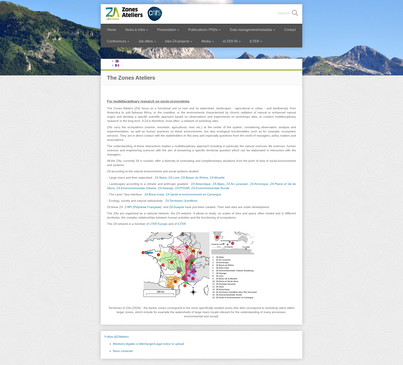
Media (207, 41)
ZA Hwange (165, 188)
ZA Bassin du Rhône (194, 177)
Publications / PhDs (203, 30)
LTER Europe (158, 223)
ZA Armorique (259, 184)
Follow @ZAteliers (117, 336)
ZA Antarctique (201, 184)
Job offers (146, 41)
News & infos (135, 30)
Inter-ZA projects (177, 41)
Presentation (167, 30)
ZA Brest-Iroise (154, 194)
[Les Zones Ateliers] (117, 65)
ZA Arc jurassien (237, 184)
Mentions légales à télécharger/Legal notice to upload (148, 343)
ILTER (255, 41)
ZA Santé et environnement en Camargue (193, 194)
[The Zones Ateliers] (117, 61)
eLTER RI (230, 41)
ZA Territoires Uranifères (181, 200)
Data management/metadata (251, 30)
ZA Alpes (218, 184)
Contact (290, 30)
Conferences (117, 41)
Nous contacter (123, 351)
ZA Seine (161, 177)
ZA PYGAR (182, 188)
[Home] (134, 14)
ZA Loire (173, 177)
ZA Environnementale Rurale (210, 188)
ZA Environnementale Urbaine (136, 188)
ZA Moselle (217, 177)
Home (111, 30)
